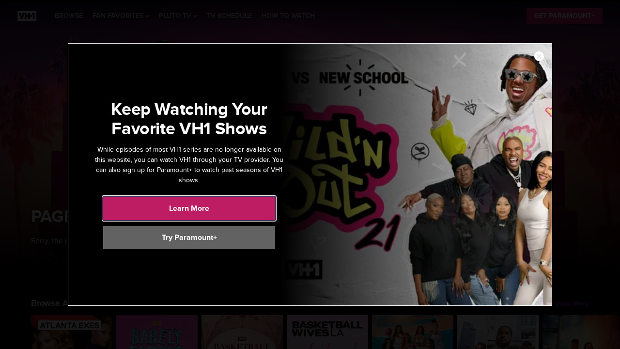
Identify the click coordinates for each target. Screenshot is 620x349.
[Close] (539, 56)
